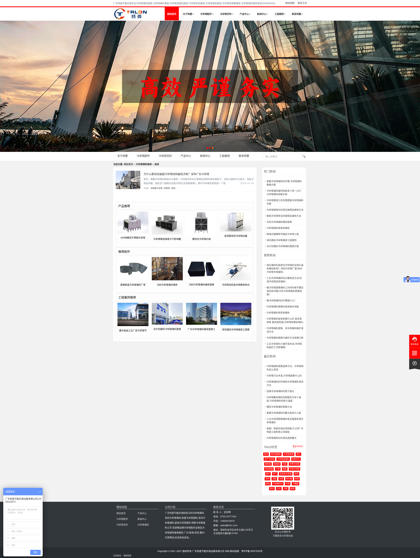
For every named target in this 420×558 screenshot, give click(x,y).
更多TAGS (298, 446)
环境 (288, 484)
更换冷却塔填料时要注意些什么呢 (284, 412)
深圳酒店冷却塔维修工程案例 (281, 240)
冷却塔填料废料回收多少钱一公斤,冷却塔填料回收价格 (284, 192)
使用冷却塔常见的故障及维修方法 (284, 215)
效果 (297, 479)
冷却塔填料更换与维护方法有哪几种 (285, 337)
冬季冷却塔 (294, 464)
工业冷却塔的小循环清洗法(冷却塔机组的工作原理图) (284, 345)
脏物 (292, 488)
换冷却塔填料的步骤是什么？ (281, 300)
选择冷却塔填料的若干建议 (280, 391)
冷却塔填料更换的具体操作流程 (283, 306)
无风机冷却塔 (286, 474)
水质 (281, 479)
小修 (278, 469)
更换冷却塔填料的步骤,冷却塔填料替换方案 (284, 182)
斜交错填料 (276, 454)
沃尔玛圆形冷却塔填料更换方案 (283, 246)
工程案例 (279, 13)
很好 (272, 488)
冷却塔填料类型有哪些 (278, 227)
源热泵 (268, 464)
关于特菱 (187, 13)
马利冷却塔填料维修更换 (279, 221)
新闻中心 (261, 13)
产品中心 (244, 13)
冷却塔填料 (143, 524)
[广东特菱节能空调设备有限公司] (130, 17)
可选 (285, 464)
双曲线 (277, 464)
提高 (285, 469)
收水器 (289, 479)
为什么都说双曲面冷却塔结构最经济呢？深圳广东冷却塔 (176, 174)
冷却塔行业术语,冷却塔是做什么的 (284, 375)
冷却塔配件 (206, 13)
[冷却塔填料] (210, 86)
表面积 (167, 188)
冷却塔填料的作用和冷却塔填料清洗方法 (285, 383)
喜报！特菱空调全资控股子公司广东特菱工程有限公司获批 (285, 430)
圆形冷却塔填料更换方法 (279, 406)
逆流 (266, 454)
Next (3, 86)
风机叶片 (296, 459)
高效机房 (127, 555)
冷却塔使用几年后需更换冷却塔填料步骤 (285, 201)
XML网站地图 (232, 551)
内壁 (286, 488)
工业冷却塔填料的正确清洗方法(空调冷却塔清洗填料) (284, 279)
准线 (173, 188)
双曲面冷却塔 (156, 188)
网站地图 (289, 2)
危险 (296, 474)
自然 (267, 479)
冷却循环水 (278, 484)
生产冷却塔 (269, 459)
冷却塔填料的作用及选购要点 (281, 437)
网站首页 (171, 13)
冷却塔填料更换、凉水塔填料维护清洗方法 (285, 329)
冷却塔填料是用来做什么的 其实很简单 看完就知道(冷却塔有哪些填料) (285, 320)
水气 (275, 474)
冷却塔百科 (225, 13)
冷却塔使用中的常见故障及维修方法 (285, 209)
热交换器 (269, 469)
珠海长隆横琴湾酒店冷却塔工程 (283, 234)
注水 (279, 488)
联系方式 (302, 2)
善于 (268, 474)
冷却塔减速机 (283, 459)
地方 (298, 454)
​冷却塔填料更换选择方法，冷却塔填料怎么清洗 (285, 367)
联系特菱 (296, 13)
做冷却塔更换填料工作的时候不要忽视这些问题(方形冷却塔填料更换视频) (285, 291)
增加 (268, 484)
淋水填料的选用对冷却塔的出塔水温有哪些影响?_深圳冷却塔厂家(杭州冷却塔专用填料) (285, 268)
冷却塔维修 (289, 454)
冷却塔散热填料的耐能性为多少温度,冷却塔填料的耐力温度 (284, 398)
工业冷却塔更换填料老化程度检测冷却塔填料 (285, 420)
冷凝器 (295, 484)
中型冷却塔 (294, 469)
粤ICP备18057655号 (251, 551)
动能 (274, 479)
